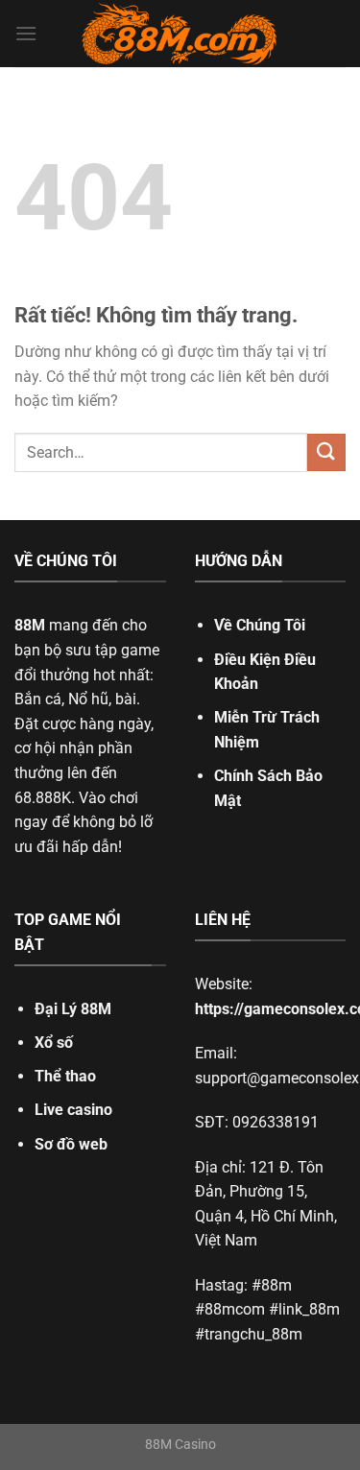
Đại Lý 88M (73, 1009)
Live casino (73, 1110)
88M (29, 625)
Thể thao (65, 1076)
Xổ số (54, 1042)
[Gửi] (326, 452)
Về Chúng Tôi (259, 625)
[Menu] (25, 33)
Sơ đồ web (71, 1144)
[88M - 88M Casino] (180, 33)
